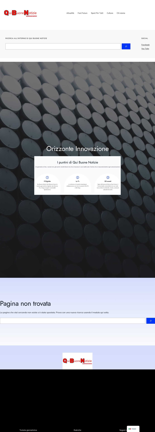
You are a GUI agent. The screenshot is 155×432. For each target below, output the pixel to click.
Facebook (145, 45)
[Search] (126, 46)
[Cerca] (150, 321)
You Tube (145, 48)
